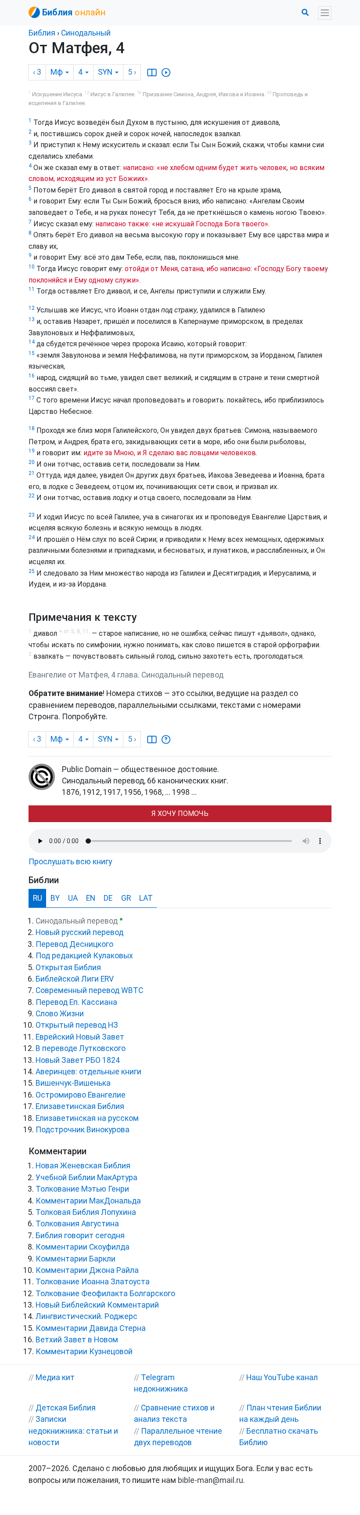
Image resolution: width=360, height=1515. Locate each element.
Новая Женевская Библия (83, 1165)
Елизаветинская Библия (80, 1106)
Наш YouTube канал (282, 1377)
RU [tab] (37, 898)
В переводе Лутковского (81, 1048)
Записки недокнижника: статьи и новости (73, 1431)
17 (32, 398)
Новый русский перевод (79, 932)
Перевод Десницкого (74, 944)
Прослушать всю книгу (70, 861)
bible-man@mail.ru (210, 1480)
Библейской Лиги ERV (75, 979)
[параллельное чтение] (152, 72)
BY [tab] (55, 898)
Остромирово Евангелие (81, 1095)
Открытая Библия (68, 967)
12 (32, 308)
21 (32, 473)
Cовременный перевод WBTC (89, 990)
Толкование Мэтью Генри (82, 1189)
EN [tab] (90, 898)
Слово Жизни (60, 1013)
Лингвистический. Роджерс (86, 1316)
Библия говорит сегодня (80, 1235)
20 (32, 462)
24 (32, 537)
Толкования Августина (77, 1223)
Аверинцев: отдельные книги (88, 1071)
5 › (132, 72)
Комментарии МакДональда (88, 1200)
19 (32, 451)
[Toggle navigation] (324, 13)
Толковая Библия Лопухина (86, 1212)
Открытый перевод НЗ (77, 1025)
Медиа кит (55, 1377)
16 (32, 376)
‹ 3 (37, 72)
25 (32, 571)
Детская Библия (66, 1407)
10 (32, 267)
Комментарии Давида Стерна (91, 1328)
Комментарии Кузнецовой (84, 1351)
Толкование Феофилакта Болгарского (105, 1293)
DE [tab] (108, 898)
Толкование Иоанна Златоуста (93, 1281)
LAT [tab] (146, 898)
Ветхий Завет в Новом (77, 1339)
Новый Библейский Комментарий (97, 1305)
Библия (42, 33)
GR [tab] (126, 898)
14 (32, 342)
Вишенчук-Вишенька (73, 1083)
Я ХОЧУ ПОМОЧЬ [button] (180, 813)
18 (32, 428)
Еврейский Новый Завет (80, 1037)
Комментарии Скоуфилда (83, 1247)
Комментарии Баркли (75, 1258)
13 (32, 319)
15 (32, 353)
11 (32, 289)
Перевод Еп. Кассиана (76, 1002)
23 (32, 515)
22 (32, 496)
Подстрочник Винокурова (83, 1129)
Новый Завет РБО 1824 (78, 1060)
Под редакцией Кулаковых (84, 955)
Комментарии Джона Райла (87, 1270)
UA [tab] (73, 898)
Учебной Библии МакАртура (86, 1177)
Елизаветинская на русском (87, 1118)
